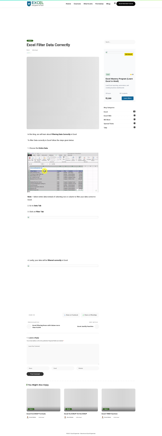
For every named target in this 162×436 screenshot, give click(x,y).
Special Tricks (109, 123)
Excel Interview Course (126, 3)
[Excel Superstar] (35, 4)
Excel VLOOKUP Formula (36, 414)
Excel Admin (32, 417)
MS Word (107, 120)
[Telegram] (31, 53)
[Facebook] (27, 53)
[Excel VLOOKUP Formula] (43, 400)
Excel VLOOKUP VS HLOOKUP (75, 414)
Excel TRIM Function (109, 414)
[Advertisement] (81, 21)
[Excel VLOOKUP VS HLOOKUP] (81, 400)
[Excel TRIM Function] (118, 400)
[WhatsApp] (29, 53)
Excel (29, 40)
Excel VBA (107, 116)
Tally (105, 128)
